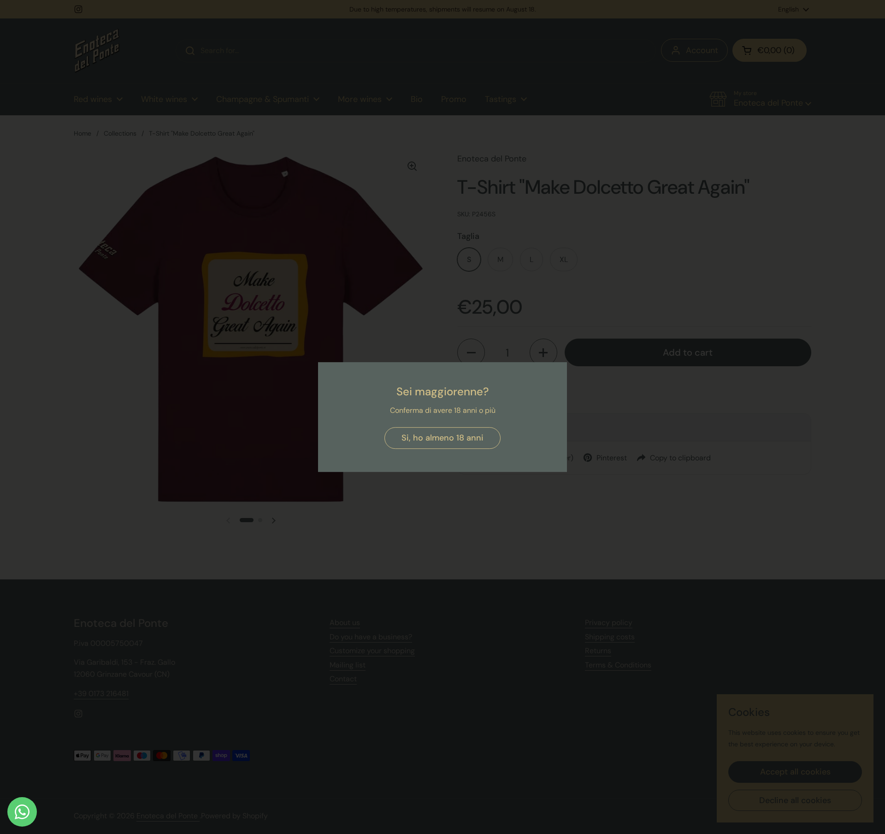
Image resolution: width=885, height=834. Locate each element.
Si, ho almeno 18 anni (442, 437)
